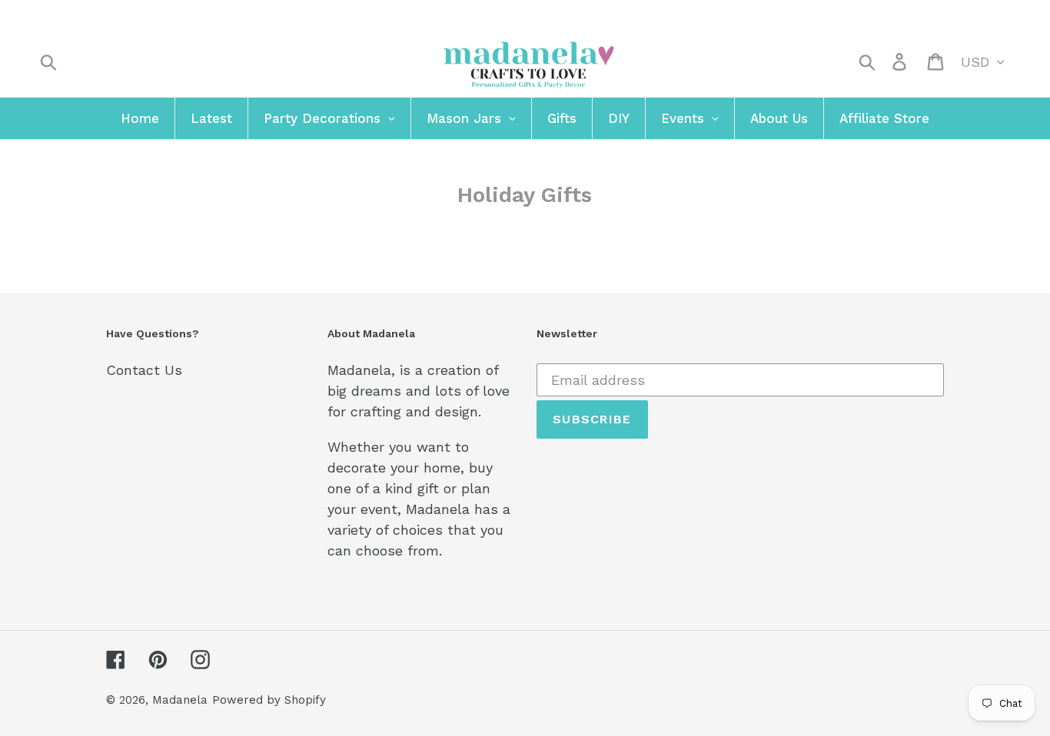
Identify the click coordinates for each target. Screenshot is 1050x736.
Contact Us (144, 370)
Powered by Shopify (269, 700)
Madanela (180, 700)
